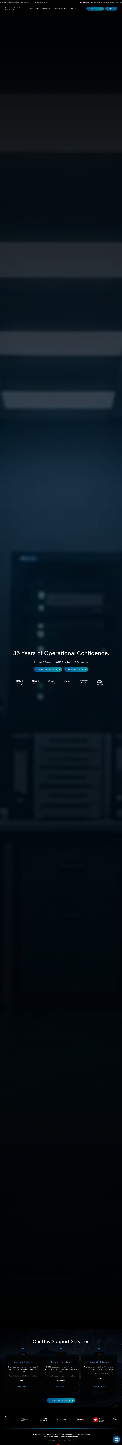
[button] (34, 9)
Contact (73, 9)
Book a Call (111, 9)
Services (45, 9)
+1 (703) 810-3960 (95, 9)
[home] (12, 8)
